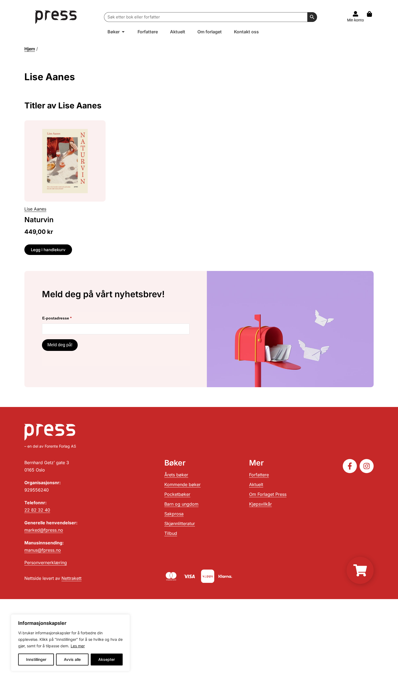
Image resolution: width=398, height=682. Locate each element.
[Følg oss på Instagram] (367, 466)
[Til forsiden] (56, 17)
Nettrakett (71, 578)
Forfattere (259, 474)
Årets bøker (176, 474)
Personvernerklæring (45, 562)
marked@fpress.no (43, 530)
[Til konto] (355, 14)
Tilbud (170, 533)
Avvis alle (72, 659)
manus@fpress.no (42, 550)
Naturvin (39, 219)
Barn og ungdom (181, 504)
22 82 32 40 (37, 510)
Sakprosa (174, 513)
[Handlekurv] (372, 14)
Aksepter (106, 659)
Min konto (355, 20)
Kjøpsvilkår (260, 504)
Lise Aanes (35, 209)
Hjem (29, 48)
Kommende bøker (182, 484)
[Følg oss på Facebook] (350, 466)
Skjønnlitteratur (179, 523)
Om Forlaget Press (267, 494)
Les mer (78, 646)
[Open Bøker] (123, 31)
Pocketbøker (177, 494)
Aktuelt (256, 484)
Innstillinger (36, 659)
